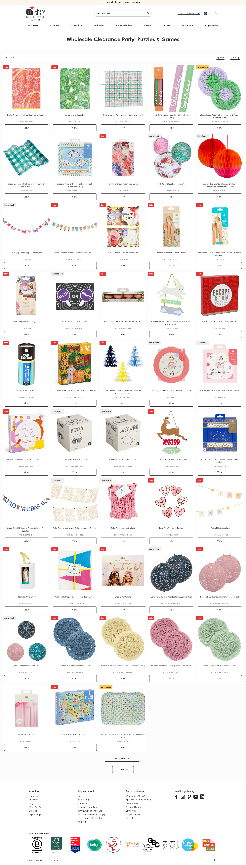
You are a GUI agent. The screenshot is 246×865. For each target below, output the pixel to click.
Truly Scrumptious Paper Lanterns (171, 184)
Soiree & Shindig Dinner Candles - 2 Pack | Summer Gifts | (171, 116)
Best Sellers (99, 25)
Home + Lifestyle (124, 25)
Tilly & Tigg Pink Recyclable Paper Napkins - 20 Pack (219, 390)
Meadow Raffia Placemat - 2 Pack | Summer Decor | (123, 666)
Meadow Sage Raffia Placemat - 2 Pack (219, 666)
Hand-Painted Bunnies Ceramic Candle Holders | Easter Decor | (171, 322)
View (26, 128)
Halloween (33, 25)
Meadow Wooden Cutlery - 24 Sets (171, 253)
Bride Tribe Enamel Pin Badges (171, 528)
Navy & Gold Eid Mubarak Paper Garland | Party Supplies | (26, 529)
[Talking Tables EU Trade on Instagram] (183, 796)
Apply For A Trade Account (139, 799)
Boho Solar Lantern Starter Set (26, 666)
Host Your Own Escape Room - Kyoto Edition (219, 321)
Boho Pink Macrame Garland (123, 528)
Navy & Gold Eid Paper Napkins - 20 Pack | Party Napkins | (219, 460)
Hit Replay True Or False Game (74, 321)
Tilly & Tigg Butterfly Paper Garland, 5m (26, 253)
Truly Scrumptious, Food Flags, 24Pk (26, 321)
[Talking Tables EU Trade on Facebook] (176, 796)
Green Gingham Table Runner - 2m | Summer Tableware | (26, 185)
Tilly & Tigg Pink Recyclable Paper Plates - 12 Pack (171, 390)
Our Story (33, 799)
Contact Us (82, 803)
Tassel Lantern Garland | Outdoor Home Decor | (75, 253)
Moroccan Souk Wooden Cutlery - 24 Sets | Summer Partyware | (219, 254)
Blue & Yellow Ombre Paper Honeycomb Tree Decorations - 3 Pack (123, 391)
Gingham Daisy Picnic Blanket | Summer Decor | (123, 115)
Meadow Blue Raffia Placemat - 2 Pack (75, 666)
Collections (76, 25)
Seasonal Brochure (135, 807)
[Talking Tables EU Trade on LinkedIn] (202, 796)
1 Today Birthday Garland (220, 528)
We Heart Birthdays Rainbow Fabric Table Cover (74, 597)
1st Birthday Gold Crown (26, 597)
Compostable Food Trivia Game (75, 459)
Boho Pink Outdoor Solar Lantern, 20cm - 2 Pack (219, 597)
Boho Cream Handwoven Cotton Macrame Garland (74, 528)
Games (166, 25)
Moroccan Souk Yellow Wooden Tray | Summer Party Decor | (122, 735)
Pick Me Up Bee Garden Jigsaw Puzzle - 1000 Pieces (75, 390)
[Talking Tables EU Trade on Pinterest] (189, 796)
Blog (31, 803)
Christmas (55, 25)
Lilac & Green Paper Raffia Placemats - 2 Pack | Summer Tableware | (219, 116)
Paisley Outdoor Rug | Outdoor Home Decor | (26, 115)
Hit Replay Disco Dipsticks (26, 390)
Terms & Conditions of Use (89, 811)
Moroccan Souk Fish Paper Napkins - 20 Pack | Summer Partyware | (75, 185)
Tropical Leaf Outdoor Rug (74, 115)
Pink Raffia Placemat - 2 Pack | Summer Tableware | (171, 666)
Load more (123, 769)
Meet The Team (36, 807)
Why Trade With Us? (135, 796)
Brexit (80, 796)
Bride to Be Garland (123, 597)
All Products (187, 25)
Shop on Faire (211, 25)
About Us (33, 796)
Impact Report (36, 814)
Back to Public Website (189, 13)
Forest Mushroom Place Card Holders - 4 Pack (123, 321)
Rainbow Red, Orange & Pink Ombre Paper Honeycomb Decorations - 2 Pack (219, 185)
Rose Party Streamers (26, 734)
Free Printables (133, 818)
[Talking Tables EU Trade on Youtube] (195, 796)
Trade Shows (132, 803)
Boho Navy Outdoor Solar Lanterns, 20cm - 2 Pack (171, 597)
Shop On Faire (133, 814)
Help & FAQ (83, 799)
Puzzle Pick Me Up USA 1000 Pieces (75, 734)
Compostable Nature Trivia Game (123, 459)
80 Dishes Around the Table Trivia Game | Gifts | (26, 459)
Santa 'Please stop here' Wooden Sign (171, 459)
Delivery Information (87, 807)
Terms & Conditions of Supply (91, 814)
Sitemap (33, 811)
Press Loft (81, 822)
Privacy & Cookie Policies (89, 818)
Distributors (131, 811)
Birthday (147, 25)
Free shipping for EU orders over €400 (123, 2)
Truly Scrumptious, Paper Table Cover (123, 184)
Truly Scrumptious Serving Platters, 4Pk (123, 253)
